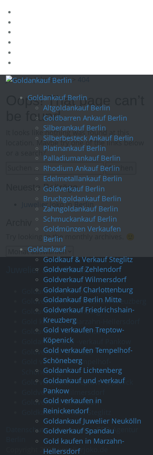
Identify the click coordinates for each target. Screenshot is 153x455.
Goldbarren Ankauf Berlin (85, 118)
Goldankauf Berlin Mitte (82, 299)
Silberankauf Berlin (74, 127)
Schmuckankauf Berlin (80, 219)
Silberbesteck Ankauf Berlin (88, 138)
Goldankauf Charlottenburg (88, 289)
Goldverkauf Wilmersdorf (84, 279)
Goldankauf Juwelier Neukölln (92, 421)
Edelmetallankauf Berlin (82, 178)
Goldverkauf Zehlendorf (82, 269)
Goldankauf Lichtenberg (82, 370)
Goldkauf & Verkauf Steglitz (88, 259)
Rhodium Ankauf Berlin (81, 168)
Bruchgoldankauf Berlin (82, 198)
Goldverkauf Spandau (78, 430)
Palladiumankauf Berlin (81, 158)
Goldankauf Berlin (57, 97)
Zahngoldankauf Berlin (80, 208)
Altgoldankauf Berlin (76, 107)
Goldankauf (46, 249)
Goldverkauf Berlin (74, 188)
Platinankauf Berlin (74, 148)
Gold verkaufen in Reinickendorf (72, 405)
